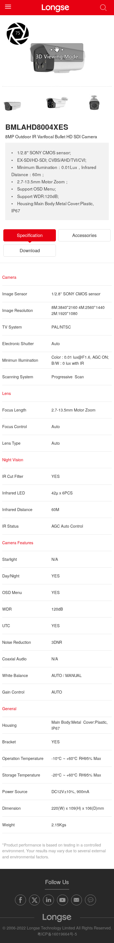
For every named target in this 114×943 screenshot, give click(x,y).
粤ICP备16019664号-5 (57, 934)
